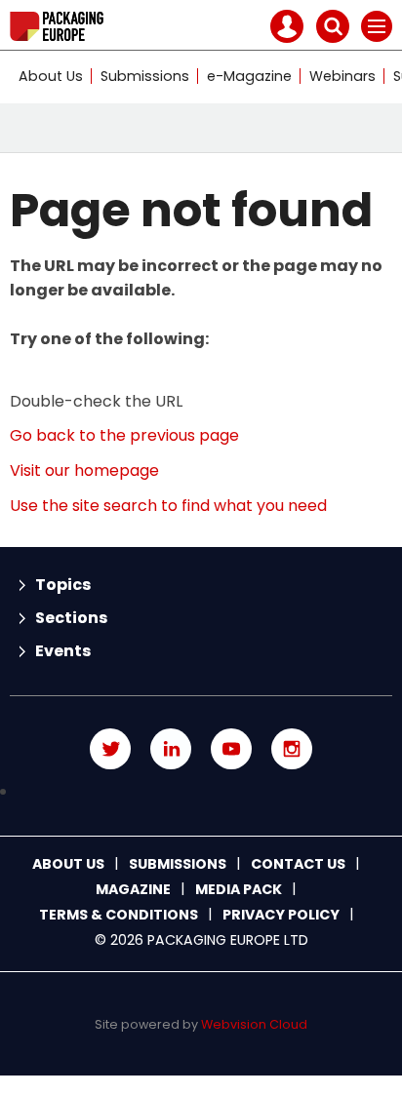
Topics (63, 584)
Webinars (342, 76)
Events (63, 651)
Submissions (144, 76)
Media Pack (238, 889)
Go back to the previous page (124, 435)
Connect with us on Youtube (231, 748)
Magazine (133, 889)
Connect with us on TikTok (201, 791)
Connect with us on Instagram (291, 748)
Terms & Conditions (118, 914)
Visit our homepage (84, 470)
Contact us (298, 864)
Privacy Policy (281, 914)
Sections (71, 617)
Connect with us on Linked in (170, 748)
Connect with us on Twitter (110, 748)
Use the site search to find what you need (168, 505)
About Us (51, 76)
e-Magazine (249, 76)
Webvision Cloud (254, 1024)
